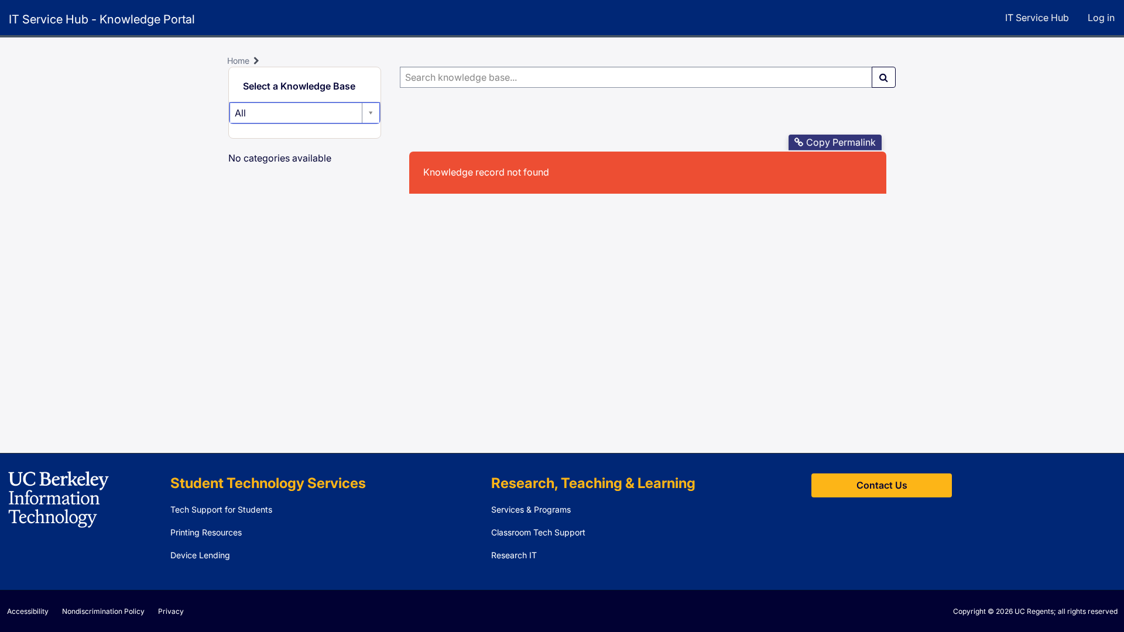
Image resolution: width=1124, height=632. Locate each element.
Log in (1101, 17)
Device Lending (200, 555)
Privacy (171, 611)
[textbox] (636, 77)
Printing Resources (206, 532)
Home (238, 61)
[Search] (884, 77)
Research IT (514, 555)
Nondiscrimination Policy (103, 611)
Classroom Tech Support (538, 532)
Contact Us (881, 485)
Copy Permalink (841, 142)
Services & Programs (531, 509)
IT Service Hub (1037, 17)
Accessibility (28, 611)
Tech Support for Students (221, 509)
